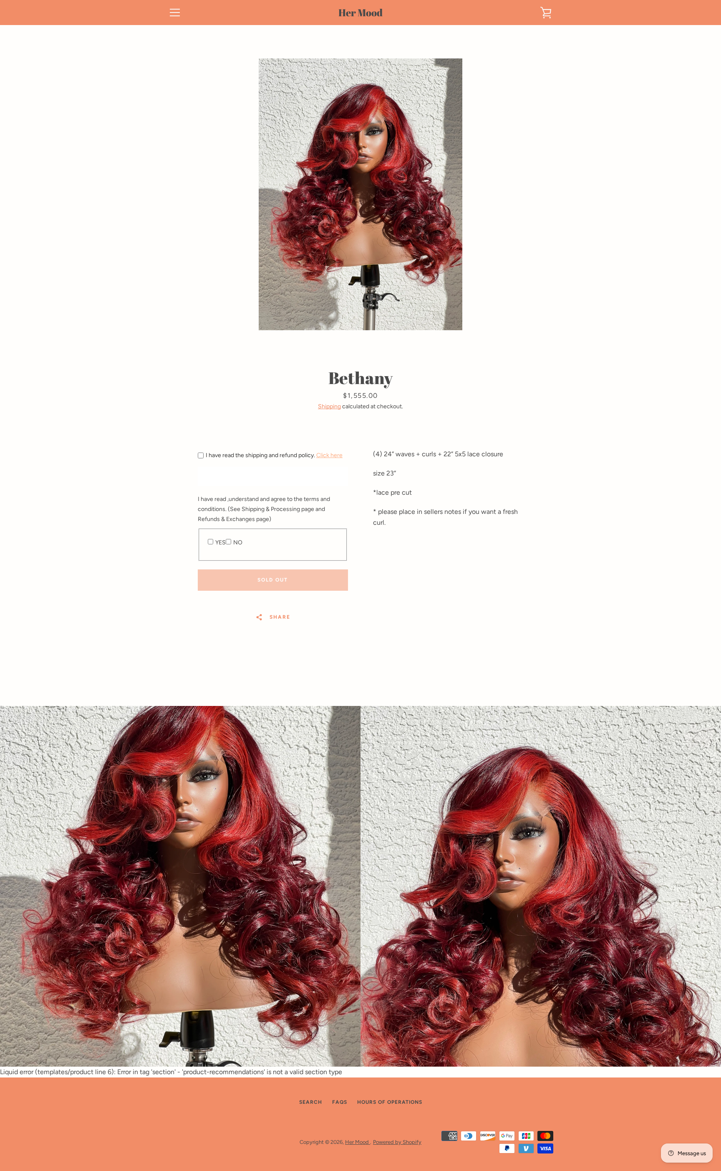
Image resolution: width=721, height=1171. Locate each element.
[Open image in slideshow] (360, 194)
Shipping (329, 406)
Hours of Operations (389, 1102)
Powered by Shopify (397, 1142)
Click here (329, 455)
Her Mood (360, 13)
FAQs (339, 1102)
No (237, 542)
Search (310, 1102)
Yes (220, 542)
